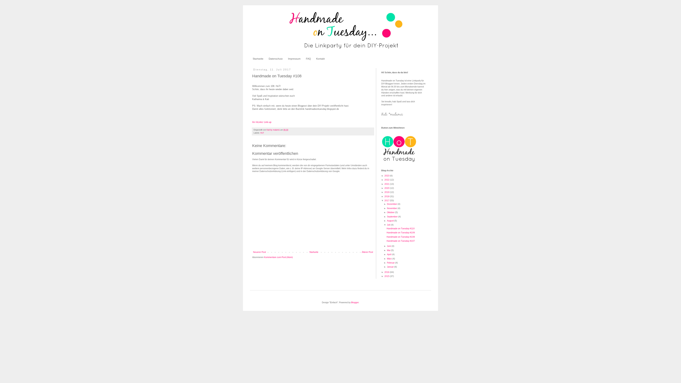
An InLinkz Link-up (261, 122)
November (392, 208)
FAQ (308, 58)
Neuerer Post (259, 252)
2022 (387, 180)
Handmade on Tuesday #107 (401, 241)
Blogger (355, 302)
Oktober (391, 212)
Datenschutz (276, 58)
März (389, 258)
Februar (391, 263)
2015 (387, 276)
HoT (262, 133)
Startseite (258, 58)
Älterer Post (367, 252)
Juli (389, 225)
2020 (387, 188)
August (390, 221)
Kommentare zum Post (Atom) (278, 257)
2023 (387, 175)
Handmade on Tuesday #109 (401, 232)
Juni (389, 246)
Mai (389, 250)
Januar (390, 267)
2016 (387, 272)
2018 (387, 196)
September (392, 216)
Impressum (294, 58)
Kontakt (320, 58)
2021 (387, 184)
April (389, 254)
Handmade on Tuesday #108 (401, 237)
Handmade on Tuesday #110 (401, 228)
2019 (387, 192)
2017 (387, 200)
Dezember (392, 204)
